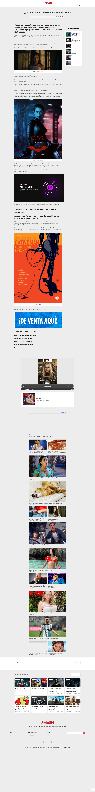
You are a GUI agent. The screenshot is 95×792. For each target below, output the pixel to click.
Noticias (10, 734)
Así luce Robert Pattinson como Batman (23, 338)
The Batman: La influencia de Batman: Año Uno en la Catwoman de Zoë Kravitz (39, 40)
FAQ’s (48, 735)
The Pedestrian (21, 212)
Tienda (64, 5)
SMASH (10, 730)
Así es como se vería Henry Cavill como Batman (25, 335)
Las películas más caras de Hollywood (23, 341)
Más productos (76, 662)
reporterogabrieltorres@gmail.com (42, 400)
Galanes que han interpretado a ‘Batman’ (23, 344)
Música (52, 5)
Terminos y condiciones (32, 732)
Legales (30, 730)
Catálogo (10, 732)
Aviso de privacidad (31, 734)
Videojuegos (47, 5)
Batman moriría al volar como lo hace (22, 347)
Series (42, 5)
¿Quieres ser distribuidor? (52, 734)
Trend (56, 5)
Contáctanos (50, 732)
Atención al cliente (52, 730)
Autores (10, 735)
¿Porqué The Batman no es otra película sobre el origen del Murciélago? (39, 209)
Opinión (60, 5)
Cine (34, 5)
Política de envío (31, 735)
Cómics (37, 5)
